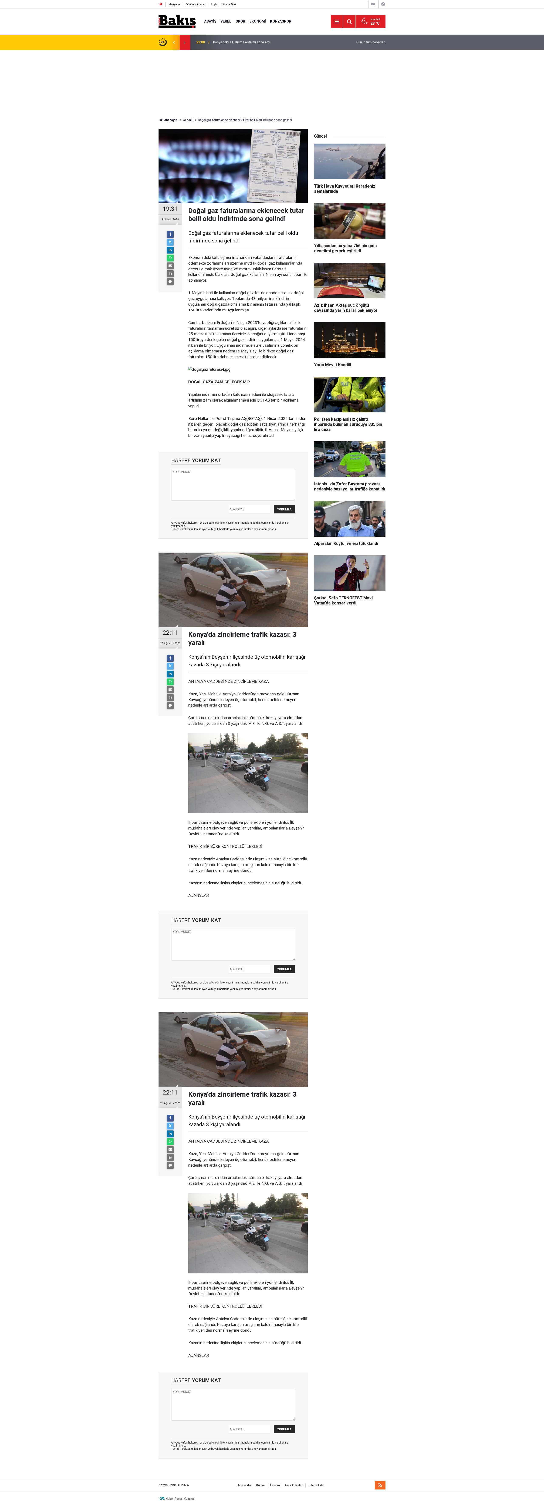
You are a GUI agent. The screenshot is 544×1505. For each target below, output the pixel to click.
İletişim (275, 1485)
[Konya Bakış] (177, 21)
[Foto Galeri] (383, 4)
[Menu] (337, 22)
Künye (260, 1485)
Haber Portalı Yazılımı (180, 1498)
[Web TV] (373, 4)
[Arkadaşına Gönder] (170, 265)
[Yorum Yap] (170, 281)
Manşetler (175, 4)
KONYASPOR (280, 21)
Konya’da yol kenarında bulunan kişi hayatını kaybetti (251, 42)
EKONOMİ (257, 21)
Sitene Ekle (229, 4)
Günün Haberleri (195, 4)
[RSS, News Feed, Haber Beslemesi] (380, 1485)
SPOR (240, 21)
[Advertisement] (272, 81)
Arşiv (214, 4)
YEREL (226, 21)
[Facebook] (170, 234)
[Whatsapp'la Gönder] (170, 258)
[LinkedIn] (170, 250)
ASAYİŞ (210, 21)
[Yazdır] (170, 273)
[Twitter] (170, 242)
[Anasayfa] (161, 4)
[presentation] (174, 42)
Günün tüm (370, 42)
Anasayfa (244, 1485)
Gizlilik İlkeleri (294, 1485)
